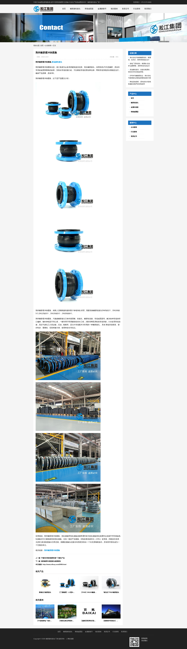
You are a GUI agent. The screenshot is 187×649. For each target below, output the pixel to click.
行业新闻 (136, 9)
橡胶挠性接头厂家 (52, 639)
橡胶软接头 (134, 103)
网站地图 (71, 639)
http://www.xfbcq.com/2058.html (54, 564)
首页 (64, 9)
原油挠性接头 (57, 62)
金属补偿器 (134, 107)
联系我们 (147, 9)
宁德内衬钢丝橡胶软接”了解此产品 (53, 558)
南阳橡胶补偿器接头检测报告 (51, 561)
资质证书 (125, 9)
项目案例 (114, 9)
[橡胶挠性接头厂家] (43, 8)
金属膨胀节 (102, 9)
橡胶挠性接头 (75, 9)
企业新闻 (48, 45)
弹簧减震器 (89, 9)
